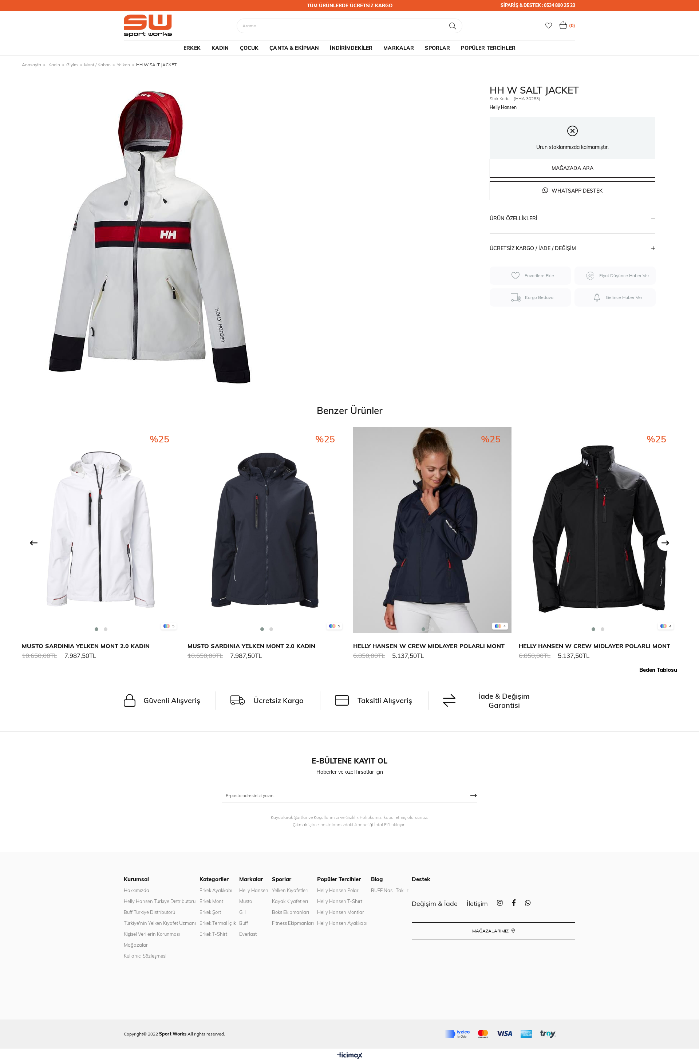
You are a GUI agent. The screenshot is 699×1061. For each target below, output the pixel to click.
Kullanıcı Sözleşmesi (145, 956)
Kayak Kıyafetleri (290, 901)
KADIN (220, 48)
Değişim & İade (435, 903)
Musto (245, 901)
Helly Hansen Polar (338, 890)
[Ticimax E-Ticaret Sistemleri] (350, 1056)
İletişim (477, 903)
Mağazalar (136, 945)
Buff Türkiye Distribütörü (149, 912)
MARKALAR (398, 48)
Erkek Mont (211, 901)
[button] (96, 629)
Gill (242, 912)
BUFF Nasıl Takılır (389, 890)
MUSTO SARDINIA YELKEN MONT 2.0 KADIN (86, 646)
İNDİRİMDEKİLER (351, 48)
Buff (243, 923)
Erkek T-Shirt (213, 934)
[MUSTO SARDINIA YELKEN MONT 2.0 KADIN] (101, 530)
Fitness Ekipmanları (293, 923)
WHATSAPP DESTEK (576, 191)
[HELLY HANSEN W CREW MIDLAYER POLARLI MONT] (432, 530)
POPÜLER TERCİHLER (488, 48)
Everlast (248, 934)
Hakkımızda (136, 890)
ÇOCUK (249, 48)
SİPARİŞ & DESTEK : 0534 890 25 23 (538, 5)
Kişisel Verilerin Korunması (152, 934)
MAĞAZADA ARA (572, 168)
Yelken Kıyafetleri (290, 890)
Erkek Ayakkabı (216, 890)
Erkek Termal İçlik (218, 923)
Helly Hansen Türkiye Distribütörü (160, 901)
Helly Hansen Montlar (340, 912)
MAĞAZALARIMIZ (491, 931)
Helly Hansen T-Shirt (339, 901)
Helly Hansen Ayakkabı (342, 923)
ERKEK (192, 48)
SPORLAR (437, 48)
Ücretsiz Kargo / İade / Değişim (533, 248)
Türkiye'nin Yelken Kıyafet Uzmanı (160, 923)
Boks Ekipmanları (290, 912)
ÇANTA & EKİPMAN (294, 48)
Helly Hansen (253, 890)
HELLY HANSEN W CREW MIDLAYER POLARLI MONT (429, 646)
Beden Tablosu (658, 669)
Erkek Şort (210, 912)
